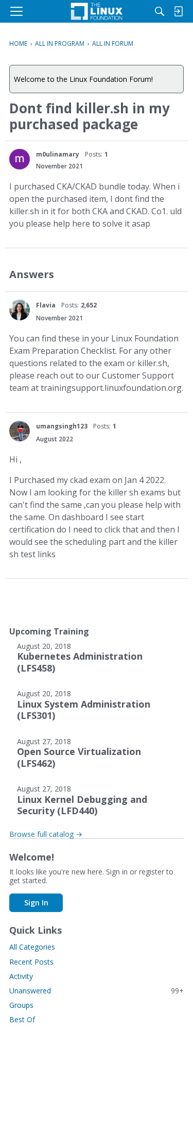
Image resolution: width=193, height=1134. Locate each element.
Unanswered (96, 990)
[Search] (159, 11)
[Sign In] (178, 11)
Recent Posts (31, 962)
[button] (19, 159)
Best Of (22, 1019)
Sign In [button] (36, 902)
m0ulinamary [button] (57, 154)
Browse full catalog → (45, 834)
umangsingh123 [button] (61, 426)
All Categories (32, 947)
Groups (21, 1005)
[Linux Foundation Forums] (96, 11)
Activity (21, 976)
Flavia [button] (46, 305)
